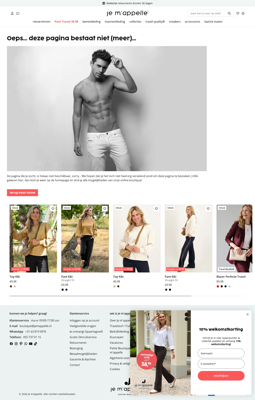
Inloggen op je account (84, 320)
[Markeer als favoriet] (53, 208)
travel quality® (155, 21)
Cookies (115, 369)
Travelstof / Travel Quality (126, 326)
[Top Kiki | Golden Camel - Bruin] (11, 286)
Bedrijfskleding (119, 331)
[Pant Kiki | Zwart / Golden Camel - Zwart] (62, 289)
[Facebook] (11, 343)
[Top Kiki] (33, 244)
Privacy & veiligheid (122, 363)
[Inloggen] (12, 13)
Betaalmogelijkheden (83, 354)
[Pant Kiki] (85, 246)
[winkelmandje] (243, 13)
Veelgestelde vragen (83, 326)
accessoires (192, 21)
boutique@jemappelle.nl (36, 326)
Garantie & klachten (83, 359)
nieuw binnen (41, 21)
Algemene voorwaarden (125, 358)
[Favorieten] (237, 13)
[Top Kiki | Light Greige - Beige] (14, 286)
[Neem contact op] (18, 13)
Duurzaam (117, 337)
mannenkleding (115, 21)
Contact (75, 365)
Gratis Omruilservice (83, 337)
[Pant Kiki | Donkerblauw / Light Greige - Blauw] (66, 289)
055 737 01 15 (32, 337)
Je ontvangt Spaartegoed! (86, 331)
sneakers (175, 21)
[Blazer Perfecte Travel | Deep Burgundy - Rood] (217, 286)
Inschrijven (221, 376)
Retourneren (78, 343)
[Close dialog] (247, 314)
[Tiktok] (35, 343)
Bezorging (76, 348)
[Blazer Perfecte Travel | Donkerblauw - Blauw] (225, 286)
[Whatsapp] (26, 343)
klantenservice (79, 313)
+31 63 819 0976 (35, 331)
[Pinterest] (21, 343)
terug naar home (22, 192)
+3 (229, 286)
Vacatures (116, 343)
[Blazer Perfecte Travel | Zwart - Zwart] (221, 286)
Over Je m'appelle (121, 320)
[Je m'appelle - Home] (127, 13)
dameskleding (91, 21)
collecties (135, 21)
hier (20, 180)
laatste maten (213, 21)
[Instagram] (16, 343)
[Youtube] (30, 343)
